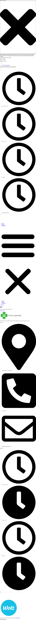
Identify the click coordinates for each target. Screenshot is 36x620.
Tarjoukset (3, 302)
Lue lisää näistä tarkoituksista (6, 65)
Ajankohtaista (4, 225)
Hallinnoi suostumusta (3, 619)
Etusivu (3, 223)
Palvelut (3, 224)
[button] (18, 27)
